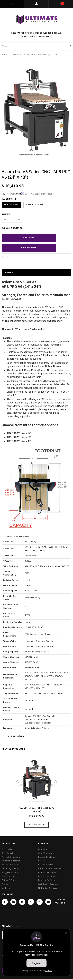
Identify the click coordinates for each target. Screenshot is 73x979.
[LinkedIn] (13, 902)
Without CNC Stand (34, 205)
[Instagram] (31, 902)
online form (18, 736)
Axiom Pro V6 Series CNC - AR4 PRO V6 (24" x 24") (36, 810)
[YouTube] (48, 902)
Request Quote (28, 247)
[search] (36, 46)
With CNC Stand (11, 205)
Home (4, 55)
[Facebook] (5, 902)
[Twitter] (22, 902)
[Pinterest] (39, 902)
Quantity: (6, 214)
